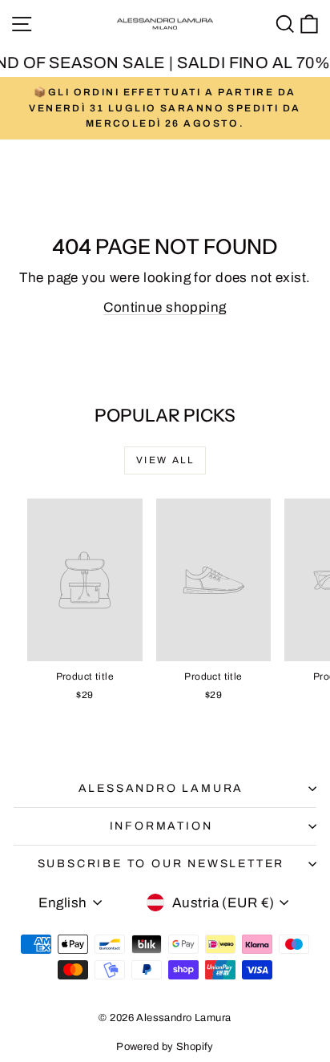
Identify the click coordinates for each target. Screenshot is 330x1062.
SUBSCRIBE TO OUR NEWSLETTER (161, 864)
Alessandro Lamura (161, 788)
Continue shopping (164, 307)
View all (165, 460)
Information (161, 826)
